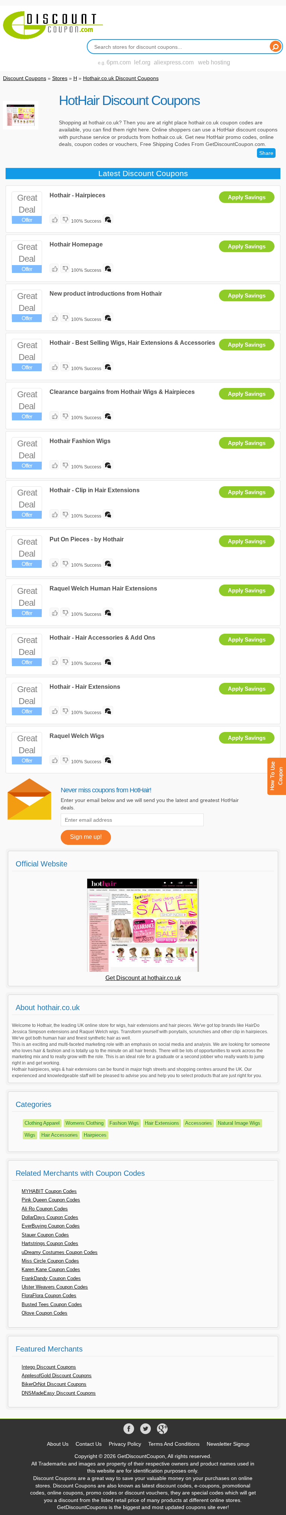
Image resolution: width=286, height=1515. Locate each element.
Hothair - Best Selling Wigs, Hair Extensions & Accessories (132, 343)
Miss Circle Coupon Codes (50, 1261)
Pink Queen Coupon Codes (51, 1200)
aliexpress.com (174, 62)
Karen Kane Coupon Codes (51, 1269)
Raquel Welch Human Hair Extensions (103, 588)
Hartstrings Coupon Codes (50, 1243)
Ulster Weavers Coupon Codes (55, 1287)
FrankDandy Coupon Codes (51, 1278)
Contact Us (89, 1444)
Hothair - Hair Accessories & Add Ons (102, 637)
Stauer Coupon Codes (45, 1235)
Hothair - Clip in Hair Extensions (95, 490)
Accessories (198, 1123)
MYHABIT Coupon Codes (49, 1191)
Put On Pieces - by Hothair (87, 539)
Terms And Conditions (174, 1444)
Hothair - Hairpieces (77, 195)
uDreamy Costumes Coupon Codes (60, 1252)
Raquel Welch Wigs (77, 736)
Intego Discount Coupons (49, 1367)
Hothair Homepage (76, 244)
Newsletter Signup (228, 1444)
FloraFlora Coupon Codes (49, 1295)
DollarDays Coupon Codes (50, 1217)
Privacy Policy (125, 1444)
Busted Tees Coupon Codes (52, 1304)
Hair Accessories (59, 1135)
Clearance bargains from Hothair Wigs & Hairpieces (122, 392)
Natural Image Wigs (239, 1123)
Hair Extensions (162, 1123)
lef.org (142, 62)
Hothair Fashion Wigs (80, 441)
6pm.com (119, 62)
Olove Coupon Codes (44, 1313)
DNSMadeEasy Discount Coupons (59, 1393)
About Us (58, 1444)
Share (266, 153)
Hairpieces (95, 1135)
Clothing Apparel (42, 1123)
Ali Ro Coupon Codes (45, 1209)
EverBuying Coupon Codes (51, 1226)
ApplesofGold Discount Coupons (57, 1375)
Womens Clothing (85, 1123)
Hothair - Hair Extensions (85, 687)
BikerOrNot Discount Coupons (54, 1384)
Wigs (30, 1135)
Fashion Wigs (124, 1123)
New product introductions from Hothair (106, 293)
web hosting (214, 62)
